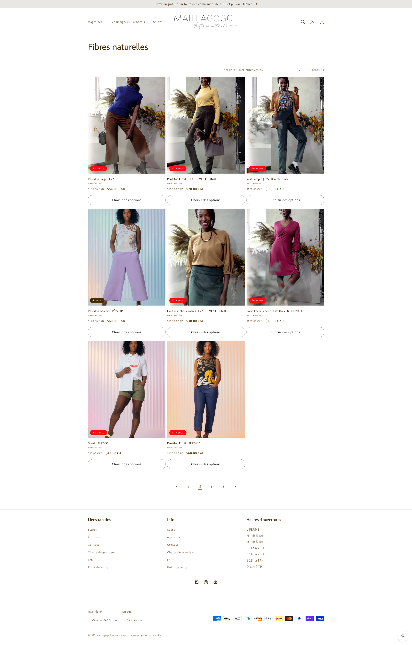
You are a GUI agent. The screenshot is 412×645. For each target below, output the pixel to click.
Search (92, 529)
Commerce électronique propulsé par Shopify (135, 635)
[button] (96, 21)
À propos (94, 537)
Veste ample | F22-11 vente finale (268, 179)
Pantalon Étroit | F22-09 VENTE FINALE (192, 179)
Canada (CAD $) (102, 620)
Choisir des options (126, 200)
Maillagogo (103, 635)
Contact (93, 545)
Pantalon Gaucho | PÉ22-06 (106, 311)
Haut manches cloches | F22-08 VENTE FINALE (197, 311)
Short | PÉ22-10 (98, 443)
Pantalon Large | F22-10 (103, 179)
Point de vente (98, 567)
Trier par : (228, 70)
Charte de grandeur (101, 552)
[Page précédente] (177, 486)
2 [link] (200, 486)
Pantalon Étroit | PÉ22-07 (183, 443)
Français (132, 620)
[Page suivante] (235, 486)
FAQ (90, 560)
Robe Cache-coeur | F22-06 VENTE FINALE (275, 311)
